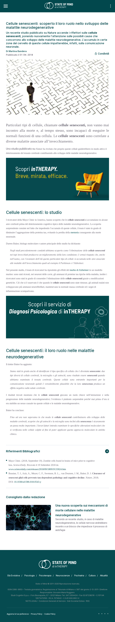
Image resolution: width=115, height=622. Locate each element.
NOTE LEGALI (31, 601)
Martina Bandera (18, 51)
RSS (88, 601)
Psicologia (29, 575)
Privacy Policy (36, 614)
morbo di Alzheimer (79, 270)
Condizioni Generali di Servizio (52, 601)
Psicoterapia (45, 575)
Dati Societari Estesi (76, 601)
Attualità (104, 575)
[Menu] (5, 6)
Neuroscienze (63, 575)
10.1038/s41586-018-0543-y (27, 482)
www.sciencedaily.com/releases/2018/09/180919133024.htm (37, 469)
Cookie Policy (49, 614)
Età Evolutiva (13, 575)
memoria (75, 232)
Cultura (92, 575)
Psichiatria (79, 575)
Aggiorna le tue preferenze (18, 614)
